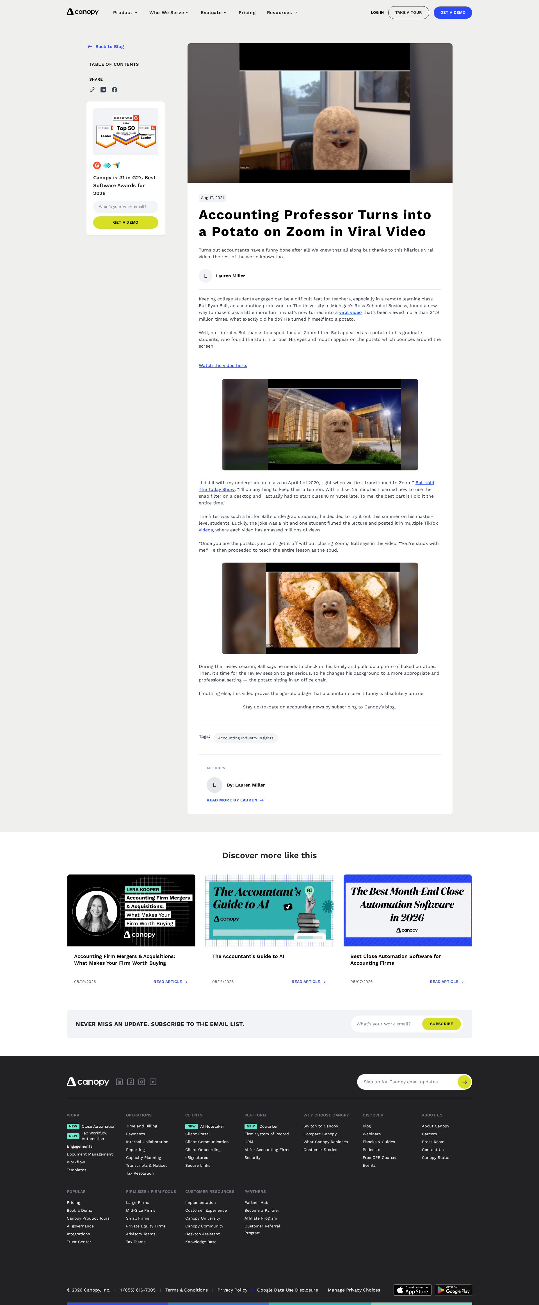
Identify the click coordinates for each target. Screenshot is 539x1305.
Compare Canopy (320, 1134)
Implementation (200, 1202)
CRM (249, 1141)
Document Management (90, 1154)
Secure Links (197, 1165)
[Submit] (464, 1082)
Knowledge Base (200, 1242)
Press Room (433, 1141)
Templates (76, 1170)
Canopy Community (204, 1226)
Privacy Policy (232, 1290)
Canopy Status (436, 1157)
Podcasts (371, 1149)
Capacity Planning (143, 1157)
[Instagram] (141, 1082)
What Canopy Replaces (325, 1141)
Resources (279, 12)
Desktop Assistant (202, 1234)
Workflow (76, 1162)
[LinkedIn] (119, 1082)
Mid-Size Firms (140, 1210)
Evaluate (211, 12)
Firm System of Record (267, 1134)
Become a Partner (262, 1210)
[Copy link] (92, 89)
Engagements (79, 1146)
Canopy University (202, 1218)
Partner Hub (256, 1202)
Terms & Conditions (186, 1290)
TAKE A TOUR (408, 12)
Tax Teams (135, 1242)
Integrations (78, 1234)
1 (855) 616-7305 (138, 1290)
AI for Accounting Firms (267, 1149)
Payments (135, 1134)
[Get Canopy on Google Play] (453, 1290)
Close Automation (92, 1126)
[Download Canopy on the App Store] (412, 1290)
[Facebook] (130, 1082)
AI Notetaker (206, 1126)
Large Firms (137, 1202)
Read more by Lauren (232, 800)
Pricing (247, 12)
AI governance (80, 1226)
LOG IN (377, 12)
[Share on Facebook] (114, 89)
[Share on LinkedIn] (103, 89)
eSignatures (196, 1157)
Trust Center (79, 1242)
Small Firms (137, 1218)
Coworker (262, 1126)
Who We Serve (166, 12)
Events (369, 1165)
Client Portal (197, 1134)
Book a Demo (79, 1210)
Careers (429, 1134)
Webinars (372, 1134)
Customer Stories (320, 1149)
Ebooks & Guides (379, 1141)
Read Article (168, 981)
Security (253, 1157)
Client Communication (207, 1141)
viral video (350, 312)
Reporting (135, 1149)
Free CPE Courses (380, 1157)
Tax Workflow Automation (88, 1136)
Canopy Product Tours (88, 1218)
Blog (367, 1126)
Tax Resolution (140, 1173)
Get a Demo (453, 12)
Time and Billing (141, 1126)
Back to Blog (109, 46)
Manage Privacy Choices (354, 1290)
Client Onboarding (202, 1149)
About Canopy (435, 1126)
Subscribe (441, 1023)
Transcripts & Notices (146, 1165)
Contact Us (433, 1149)
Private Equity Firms (146, 1226)
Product (123, 12)
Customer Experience (206, 1210)
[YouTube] (153, 1082)
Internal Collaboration (147, 1141)
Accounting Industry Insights (245, 738)
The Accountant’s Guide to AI (248, 956)
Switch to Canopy (320, 1126)
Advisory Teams (140, 1234)
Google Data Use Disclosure (287, 1290)
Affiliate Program (261, 1218)
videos (206, 530)
